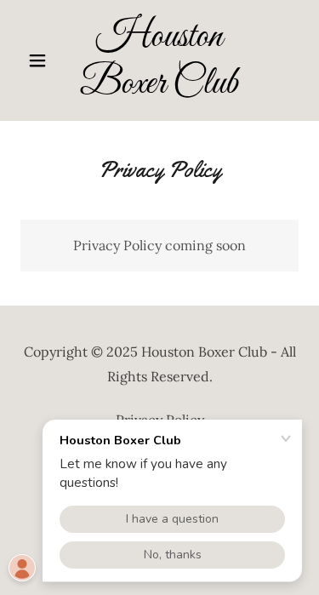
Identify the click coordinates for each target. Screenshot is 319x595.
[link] (159, 60)
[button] (41, 60)
